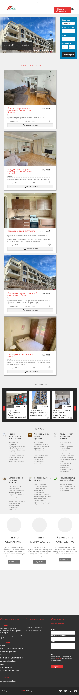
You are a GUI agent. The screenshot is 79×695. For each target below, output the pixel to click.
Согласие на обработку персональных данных (34, 629)
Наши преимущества (39, 539)
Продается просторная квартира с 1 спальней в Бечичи (19, 171)
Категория (66, 20)
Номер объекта (68, 28)
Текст (53, 642)
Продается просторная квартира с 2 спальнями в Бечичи (20, 110)
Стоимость (66, 43)
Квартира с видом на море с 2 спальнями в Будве (22, 294)
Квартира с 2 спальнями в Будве (20, 355)
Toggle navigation (2, 9)
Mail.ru (75, 691)
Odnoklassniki (70, 691)
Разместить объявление (65, 539)
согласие (59, 658)
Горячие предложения (30, 65)
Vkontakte (65, 691)
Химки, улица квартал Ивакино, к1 (39, 411)
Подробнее (26, 45)
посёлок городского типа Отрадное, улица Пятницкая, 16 (62, 412)
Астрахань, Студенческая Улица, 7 (14, 412)
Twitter (60, 691)
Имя (53, 629)
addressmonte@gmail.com (9, 670)
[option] (28, 35)
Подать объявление (61, 10)
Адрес (64, 35)
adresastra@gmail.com (8, 681)
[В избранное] (49, 121)
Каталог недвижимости (14, 539)
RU (72, 8)
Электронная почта (58, 635)
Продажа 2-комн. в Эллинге (21, 230)
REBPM (23, 691)
